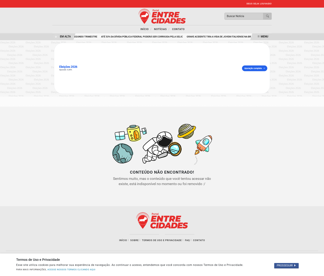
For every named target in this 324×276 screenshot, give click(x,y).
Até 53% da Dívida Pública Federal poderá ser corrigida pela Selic (140, 36)
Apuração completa (253, 68)
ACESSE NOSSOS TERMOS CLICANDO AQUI (71, 269)
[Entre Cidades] (162, 16)
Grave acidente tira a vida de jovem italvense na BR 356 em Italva (225, 36)
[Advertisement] (161, 68)
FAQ (187, 240)
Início (146, 29)
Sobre (134, 240)
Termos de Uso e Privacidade (162, 240)
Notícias (162, 29)
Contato (178, 29)
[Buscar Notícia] (267, 16)
